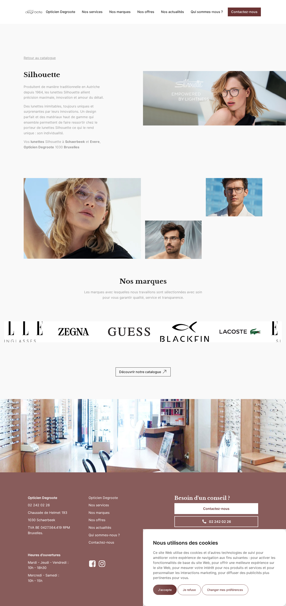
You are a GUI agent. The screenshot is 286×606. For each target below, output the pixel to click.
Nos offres (145, 12)
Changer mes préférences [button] (225, 590)
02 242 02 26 (39, 505)
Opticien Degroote (60, 12)
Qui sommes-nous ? (207, 12)
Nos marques (120, 12)
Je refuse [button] (189, 590)
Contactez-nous (244, 12)
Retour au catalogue (40, 58)
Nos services (92, 12)
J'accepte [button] (165, 590)
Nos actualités (172, 12)
